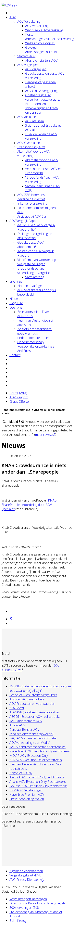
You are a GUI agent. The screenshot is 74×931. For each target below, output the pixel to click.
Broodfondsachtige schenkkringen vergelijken (34, 270)
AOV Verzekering (29, 21)
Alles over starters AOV (41, 60)
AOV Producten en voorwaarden (32, 703)
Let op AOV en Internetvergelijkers (33, 695)
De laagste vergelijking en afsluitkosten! (34, 236)
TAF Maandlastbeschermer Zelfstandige (37, 747)
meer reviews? (45, 434)
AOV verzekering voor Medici (29, 742)
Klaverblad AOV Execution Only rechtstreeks (40, 751)
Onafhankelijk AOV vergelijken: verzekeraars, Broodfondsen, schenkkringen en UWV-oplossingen (42, 104)
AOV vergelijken (28, 65)
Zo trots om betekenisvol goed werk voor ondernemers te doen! (34, 333)
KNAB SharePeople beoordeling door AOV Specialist (29, 504)
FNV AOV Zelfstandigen (25, 790)
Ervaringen (16, 281)
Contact (14, 355)
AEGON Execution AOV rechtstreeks (34, 716)
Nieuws (14, 299)
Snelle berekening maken (26, 799)
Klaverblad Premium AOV (26, 794)
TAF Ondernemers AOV (25, 721)
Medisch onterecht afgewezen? (31, 734)
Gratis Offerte (19, 401)
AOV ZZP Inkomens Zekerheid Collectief (31, 197)
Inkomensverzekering (32, 203)
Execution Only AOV (31, 147)
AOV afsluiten (26, 117)
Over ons (15, 307)
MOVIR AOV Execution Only (28, 755)
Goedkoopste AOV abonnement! (30, 244)
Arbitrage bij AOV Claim (33, 216)
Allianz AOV (17, 725)
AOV (12, 17)
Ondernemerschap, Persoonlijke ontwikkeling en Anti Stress (36, 346)
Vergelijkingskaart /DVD (25, 875)
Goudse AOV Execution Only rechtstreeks (38, 786)
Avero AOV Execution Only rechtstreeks (36, 777)
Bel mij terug (18, 393)
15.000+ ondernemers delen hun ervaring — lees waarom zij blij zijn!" (40, 688)
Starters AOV (26, 56)
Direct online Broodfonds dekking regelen (38, 903)
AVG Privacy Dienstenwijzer (28, 879)
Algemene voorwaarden (26, 871)
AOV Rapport (18, 397)
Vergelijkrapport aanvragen (28, 899)
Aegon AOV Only (20, 773)
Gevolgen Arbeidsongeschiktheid (41, 49)
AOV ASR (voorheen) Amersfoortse (34, 712)
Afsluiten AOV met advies (26, 699)
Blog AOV (16, 303)
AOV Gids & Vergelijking (41, 91)
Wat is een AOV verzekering (44, 30)
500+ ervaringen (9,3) (24, 907)
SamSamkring (34, 277)
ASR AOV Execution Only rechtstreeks (35, 760)
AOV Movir (16, 708)
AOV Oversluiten (28, 143)
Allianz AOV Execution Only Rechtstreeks (37, 781)
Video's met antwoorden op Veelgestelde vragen (36, 262)
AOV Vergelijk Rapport (24, 221)
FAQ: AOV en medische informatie (32, 738)
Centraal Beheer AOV (24, 729)
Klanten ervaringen (30, 286)
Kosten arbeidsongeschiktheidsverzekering (49, 36)
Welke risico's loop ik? (40, 43)
